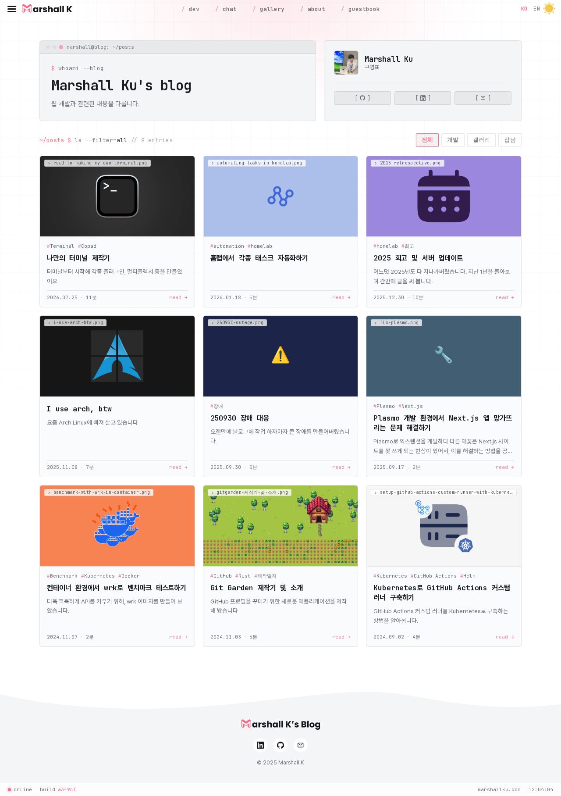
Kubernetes (98, 576)
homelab (260, 246)
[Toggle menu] (11, 8)
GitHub (221, 576)
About (314, 9)
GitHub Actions (434, 576)
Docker (129, 576)
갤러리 (481, 139)
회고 (407, 246)
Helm (468, 576)
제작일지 (265, 576)
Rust (243, 576)
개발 (453, 139)
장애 (216, 406)
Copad (87, 246)
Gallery (270, 9)
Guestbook (362, 9)
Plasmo (384, 406)
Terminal (61, 246)
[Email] (301, 745)
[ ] (362, 98)
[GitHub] (280, 745)
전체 (427, 139)
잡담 (510, 139)
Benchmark (62, 576)
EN (536, 8)
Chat (228, 9)
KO (524, 8)
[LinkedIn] (260, 745)
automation (227, 246)
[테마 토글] (549, 9)
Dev (192, 9)
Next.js (410, 406)
